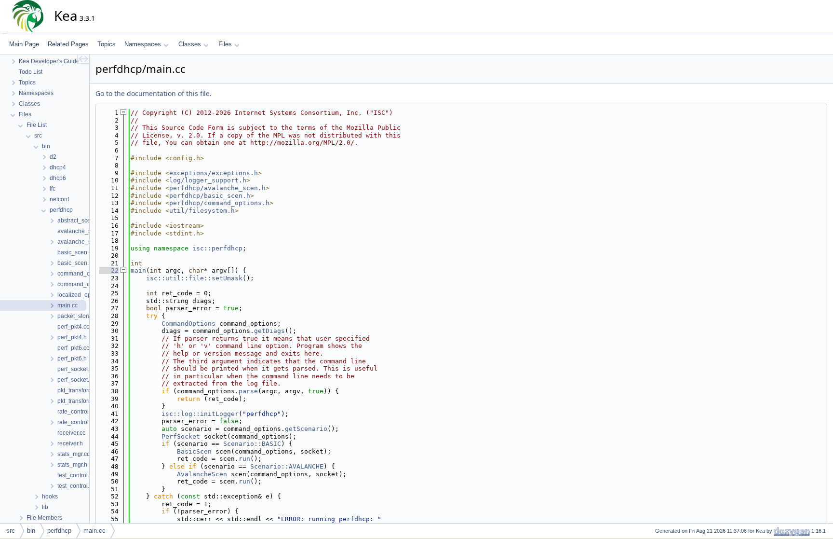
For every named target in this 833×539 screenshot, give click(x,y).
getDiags (269, 330)
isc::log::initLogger (200, 413)
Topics (106, 44)
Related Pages (68, 44)
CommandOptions (188, 323)
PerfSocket (180, 436)
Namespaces (142, 44)
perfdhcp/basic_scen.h (209, 195)
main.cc (94, 530)
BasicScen (194, 451)
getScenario (306, 428)
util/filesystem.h (202, 210)
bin (31, 530)
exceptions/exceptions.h (213, 173)
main (138, 270)
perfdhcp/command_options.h (219, 203)
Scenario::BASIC (252, 443)
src (10, 530)
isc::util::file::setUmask (194, 278)
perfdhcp (59, 530)
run (244, 458)
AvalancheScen (202, 474)
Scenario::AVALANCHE (286, 466)
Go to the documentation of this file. (153, 93)
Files (225, 44)
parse (248, 391)
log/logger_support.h (207, 180)
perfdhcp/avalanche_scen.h (217, 188)
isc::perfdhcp (217, 248)
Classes (189, 44)
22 (109, 270)
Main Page (24, 44)
